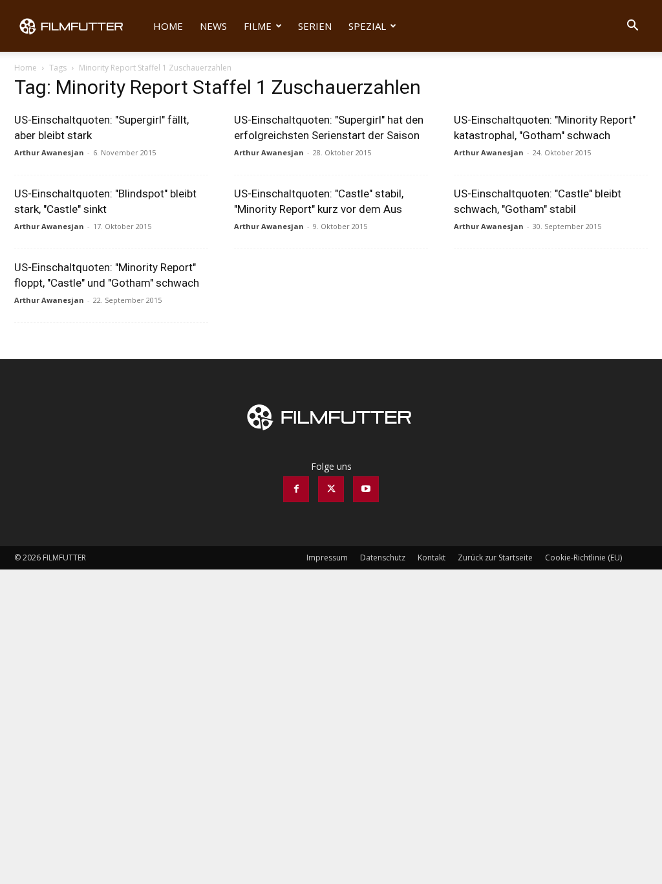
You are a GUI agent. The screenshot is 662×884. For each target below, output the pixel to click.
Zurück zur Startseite (495, 557)
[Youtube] (366, 489)
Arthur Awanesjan (49, 152)
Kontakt (431, 557)
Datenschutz (382, 557)
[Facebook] (296, 489)
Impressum (327, 557)
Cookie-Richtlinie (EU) (583, 557)
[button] (632, 27)
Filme (258, 25)
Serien (315, 25)
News (213, 25)
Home (168, 25)
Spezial (367, 25)
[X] (331, 489)
